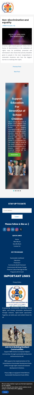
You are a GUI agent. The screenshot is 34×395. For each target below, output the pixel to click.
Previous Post (17, 66)
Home (17, 239)
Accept (5, 392)
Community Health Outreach (17, 265)
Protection (17, 263)
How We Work (17, 244)
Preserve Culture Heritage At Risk (17, 269)
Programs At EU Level (17, 272)
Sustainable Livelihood (17, 258)
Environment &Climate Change (17, 267)
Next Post (17, 71)
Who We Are (17, 241)
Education (17, 260)
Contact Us (17, 246)
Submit (17, 216)
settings (20, 389)
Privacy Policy (17, 282)
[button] (26, 85)
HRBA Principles (8, 25)
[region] (17, 137)
